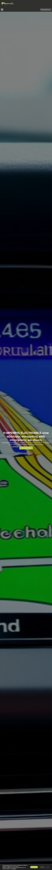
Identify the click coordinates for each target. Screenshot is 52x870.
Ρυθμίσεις (42, 867)
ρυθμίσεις (14, 868)
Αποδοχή (34, 867)
